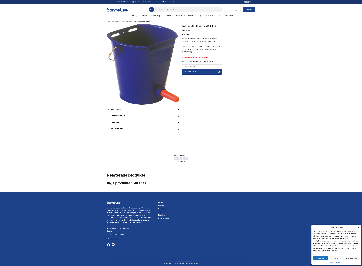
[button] (358, 227)
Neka (336, 258)
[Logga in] (236, 9)
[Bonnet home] (117, 10)
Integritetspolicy (339, 262)
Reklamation (162, 209)
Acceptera (320, 258)
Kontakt (249, 10)
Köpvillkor (161, 215)
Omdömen (115, 122)
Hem (108, 21)
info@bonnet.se (112, 239)
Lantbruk (119, 21)
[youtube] (113, 244)
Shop (113, 21)
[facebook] (108, 244)
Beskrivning (116, 109)
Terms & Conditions (176, 261)
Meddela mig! (191, 72)
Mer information (118, 116)
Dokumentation (117, 129)
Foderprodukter (127, 21)
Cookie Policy (332, 262)
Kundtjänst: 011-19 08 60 (115, 235)
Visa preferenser (352, 258)
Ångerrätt (161, 212)
